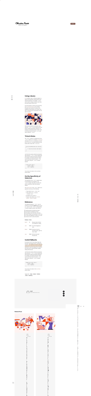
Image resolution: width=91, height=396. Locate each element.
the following (39, 139)
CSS (26, 98)
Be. (77, 196)
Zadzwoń (73, 23)
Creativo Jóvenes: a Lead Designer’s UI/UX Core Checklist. (77, 340)
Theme (26, 275)
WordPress (30, 275)
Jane (26, 234)
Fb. (77, 194)
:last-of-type (33, 198)
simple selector (29, 187)
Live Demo (38, 268)
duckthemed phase (30, 106)
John (26, 225)
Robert (26, 229)
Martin (26, 222)
